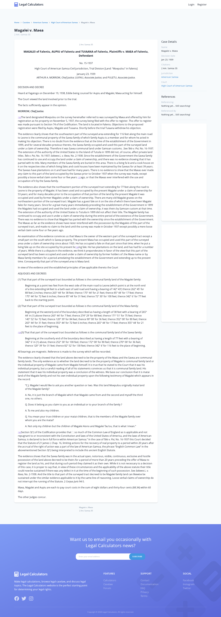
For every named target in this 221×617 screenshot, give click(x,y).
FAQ (143, 588)
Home (16, 22)
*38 (76, 247)
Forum (107, 588)
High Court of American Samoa (64, 22)
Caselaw (26, 22)
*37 (79, 177)
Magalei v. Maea (29, 30)
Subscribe (137, 556)
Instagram (189, 584)
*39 (19, 332)
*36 (19, 117)
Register (202, 4)
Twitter (187, 588)
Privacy (145, 592)
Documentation (149, 584)
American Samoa (40, 22)
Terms (144, 596)
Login (191, 4)
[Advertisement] (184, 172)
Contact (145, 580)
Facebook (188, 580)
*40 (19, 432)
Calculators (109, 580)
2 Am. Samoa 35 (22, 34)
